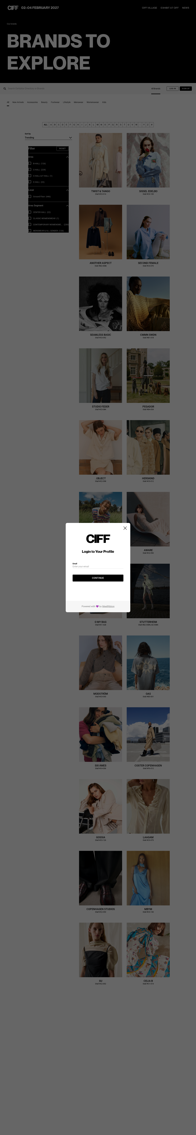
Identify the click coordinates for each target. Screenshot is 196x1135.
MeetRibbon (108, 606)
